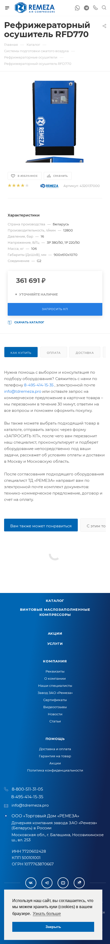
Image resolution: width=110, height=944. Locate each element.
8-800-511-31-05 (27, 789)
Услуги (55, 644)
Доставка (85, 353)
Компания (55, 661)
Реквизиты (55, 671)
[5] (27, 186)
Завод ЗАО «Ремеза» (55, 693)
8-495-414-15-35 (38, 385)
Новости (55, 714)
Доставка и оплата (55, 749)
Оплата (54, 353)
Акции (55, 633)
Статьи (55, 721)
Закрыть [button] (53, 927)
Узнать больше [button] (47, 913)
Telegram (46, 882)
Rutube (79, 882)
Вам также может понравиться (41, 526)
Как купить (20, 353)
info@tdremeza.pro (22, 391)
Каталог (55, 601)
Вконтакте (30, 882)
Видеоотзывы (55, 707)
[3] (18, 186)
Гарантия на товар (55, 756)
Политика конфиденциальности (55, 770)
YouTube (63, 882)
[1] (9, 186)
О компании (55, 678)
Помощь (55, 739)
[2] (14, 186)
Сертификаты (55, 700)
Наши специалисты (55, 686)
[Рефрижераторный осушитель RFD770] (55, 117)
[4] (22, 186)
